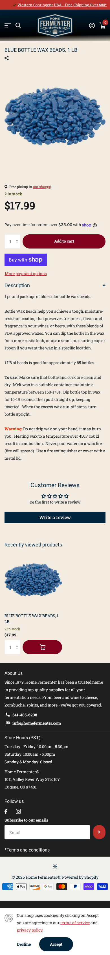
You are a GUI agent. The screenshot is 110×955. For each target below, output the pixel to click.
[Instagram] (18, 811)
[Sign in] (92, 25)
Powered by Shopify (80, 877)
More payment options (26, 273)
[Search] (18, 25)
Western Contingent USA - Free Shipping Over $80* (62, 4)
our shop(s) (42, 186)
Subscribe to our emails (26, 820)
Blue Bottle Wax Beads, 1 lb (31, 618)
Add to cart (64, 241)
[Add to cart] (42, 647)
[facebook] (6, 811)
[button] (18, 236)
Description (17, 285)
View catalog (8, 25)
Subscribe (99, 832)
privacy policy (29, 930)
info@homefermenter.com (36, 723)
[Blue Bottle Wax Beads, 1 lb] (33, 580)
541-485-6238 (24, 715)
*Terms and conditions (27, 850)
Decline (24, 944)
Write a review (55, 517)
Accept (56, 944)
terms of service (75, 922)
